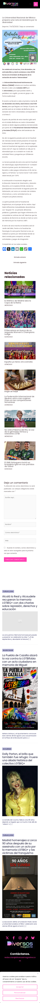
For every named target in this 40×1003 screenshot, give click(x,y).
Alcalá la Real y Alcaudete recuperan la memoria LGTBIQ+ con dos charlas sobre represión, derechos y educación (19, 603)
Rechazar (20, 998)
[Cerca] (37, 973)
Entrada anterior (20, 257)
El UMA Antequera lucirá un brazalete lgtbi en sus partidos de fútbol (19, 464)
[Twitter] (7, 937)
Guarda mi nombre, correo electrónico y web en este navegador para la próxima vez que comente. (20, 550)
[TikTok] (26, 937)
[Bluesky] (32, 937)
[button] (30, 4)
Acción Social (8, 650)
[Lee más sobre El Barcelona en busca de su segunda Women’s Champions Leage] (20, 319)
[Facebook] (13, 937)
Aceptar (20, 987)
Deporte (5, 27)
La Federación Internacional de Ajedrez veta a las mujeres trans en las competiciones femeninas (19, 399)
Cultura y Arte (8, 591)
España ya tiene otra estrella (18, 361)
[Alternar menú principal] (36, 4)
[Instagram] (20, 937)
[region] (20, 987)
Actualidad (7, 749)
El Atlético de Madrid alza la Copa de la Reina (17, 301)
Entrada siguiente (20, 263)
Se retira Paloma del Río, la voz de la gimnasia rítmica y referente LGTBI (19, 431)
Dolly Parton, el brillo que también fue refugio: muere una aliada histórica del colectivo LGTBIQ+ (20, 758)
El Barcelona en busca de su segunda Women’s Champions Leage (19, 332)
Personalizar (20, 993)
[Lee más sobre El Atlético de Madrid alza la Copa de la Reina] (20, 290)
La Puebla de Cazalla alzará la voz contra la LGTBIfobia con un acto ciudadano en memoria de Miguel (19, 660)
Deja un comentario (27, 27)
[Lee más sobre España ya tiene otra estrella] (20, 351)
